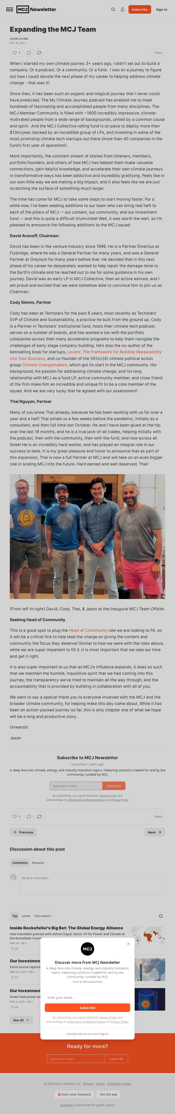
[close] (128, 943)
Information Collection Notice (86, 1022)
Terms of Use (108, 1017)
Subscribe (87, 1008)
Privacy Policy (119, 1022)
